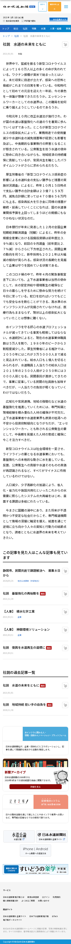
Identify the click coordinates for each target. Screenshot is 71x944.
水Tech (55, 916)
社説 (25, 28)
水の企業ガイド (59, 19)
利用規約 (56, 897)
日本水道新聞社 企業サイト (14, 916)
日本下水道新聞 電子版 (39, 916)
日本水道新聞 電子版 (19, 7)
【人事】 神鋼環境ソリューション (26, 629)
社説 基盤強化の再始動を (21, 593)
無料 (43, 593)
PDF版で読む (30, 20)
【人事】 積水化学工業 (19, 611)
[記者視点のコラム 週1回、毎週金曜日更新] (35, 802)
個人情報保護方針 (10, 900)
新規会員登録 (33, 897)
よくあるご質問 (28, 900)
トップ (5, 28)
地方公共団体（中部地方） (29, 580)
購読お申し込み (54, 6)
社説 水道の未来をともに (21, 685)
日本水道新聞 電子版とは (13, 897)
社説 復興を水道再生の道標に (24, 647)
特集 (34, 28)
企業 (19, 616)
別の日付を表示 (12, 20)
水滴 (43, 28)
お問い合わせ (43, 900)
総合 (16, 28)
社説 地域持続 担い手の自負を (24, 704)
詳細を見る (35, 786)
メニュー (66, 6)
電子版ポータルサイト (12, 919)
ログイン (42, 6)
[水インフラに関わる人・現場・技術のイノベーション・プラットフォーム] (35, 734)
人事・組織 (55, 28)
